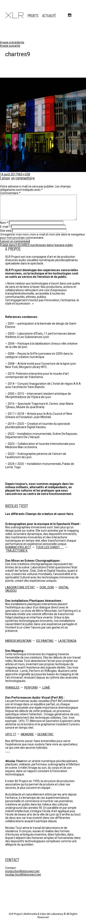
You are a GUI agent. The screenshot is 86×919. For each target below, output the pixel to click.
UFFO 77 (10, 734)
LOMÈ (46, 687)
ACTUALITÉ (49, 15)
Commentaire (10, 193)
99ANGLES (12, 687)
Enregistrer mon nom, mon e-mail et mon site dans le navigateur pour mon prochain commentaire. (42, 236)
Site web (5, 230)
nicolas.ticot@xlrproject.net (23, 874)
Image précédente (12, 42)
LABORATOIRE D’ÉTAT (20, 587)
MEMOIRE (27, 734)
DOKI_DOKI (47, 587)
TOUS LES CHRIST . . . (50, 547)
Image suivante (10, 45)
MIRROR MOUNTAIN (18, 640)
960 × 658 (23, 174)
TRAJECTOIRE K (17, 550)
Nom (4, 222)
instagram (69, 15)
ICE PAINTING (44, 640)
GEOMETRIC (45, 734)
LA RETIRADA (67, 640)
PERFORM (31, 687)
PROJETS (33, 15)
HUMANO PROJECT (18, 547)
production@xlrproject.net (22, 871)
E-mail (5, 226)
